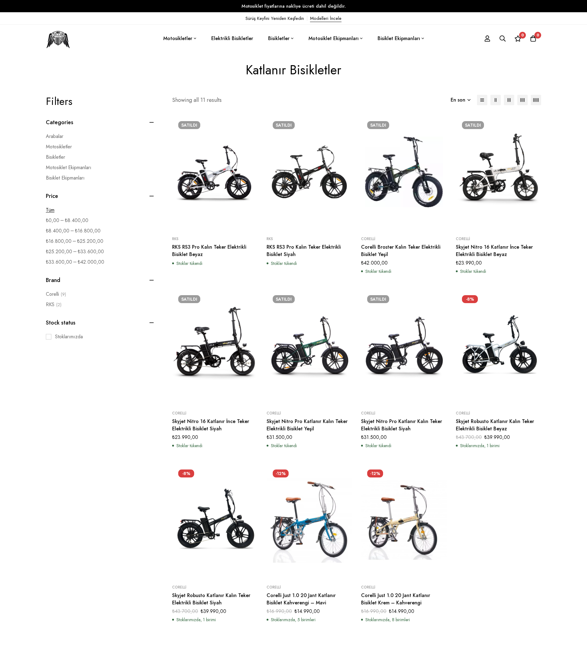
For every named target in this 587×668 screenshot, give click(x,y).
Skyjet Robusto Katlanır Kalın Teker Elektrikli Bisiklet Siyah (211, 599)
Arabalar (54, 136)
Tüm (50, 209)
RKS (53, 304)
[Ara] (502, 38)
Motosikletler (59, 146)
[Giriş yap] (487, 38)
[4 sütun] (522, 100)
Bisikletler (55, 157)
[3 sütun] (509, 100)
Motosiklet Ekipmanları (68, 167)
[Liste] (482, 100)
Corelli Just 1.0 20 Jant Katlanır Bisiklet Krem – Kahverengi (395, 599)
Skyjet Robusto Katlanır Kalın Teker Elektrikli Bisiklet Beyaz (495, 425)
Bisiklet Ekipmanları (65, 177)
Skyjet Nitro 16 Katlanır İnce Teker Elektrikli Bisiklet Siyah (210, 425)
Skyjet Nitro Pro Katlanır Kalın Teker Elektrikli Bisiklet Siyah (401, 425)
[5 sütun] (536, 100)
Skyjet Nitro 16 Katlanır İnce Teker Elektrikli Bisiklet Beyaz (494, 250)
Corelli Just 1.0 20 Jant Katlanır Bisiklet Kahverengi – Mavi (301, 599)
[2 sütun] (495, 100)
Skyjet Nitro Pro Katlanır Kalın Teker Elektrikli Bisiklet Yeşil (307, 425)
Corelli (56, 294)
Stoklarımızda (69, 336)
